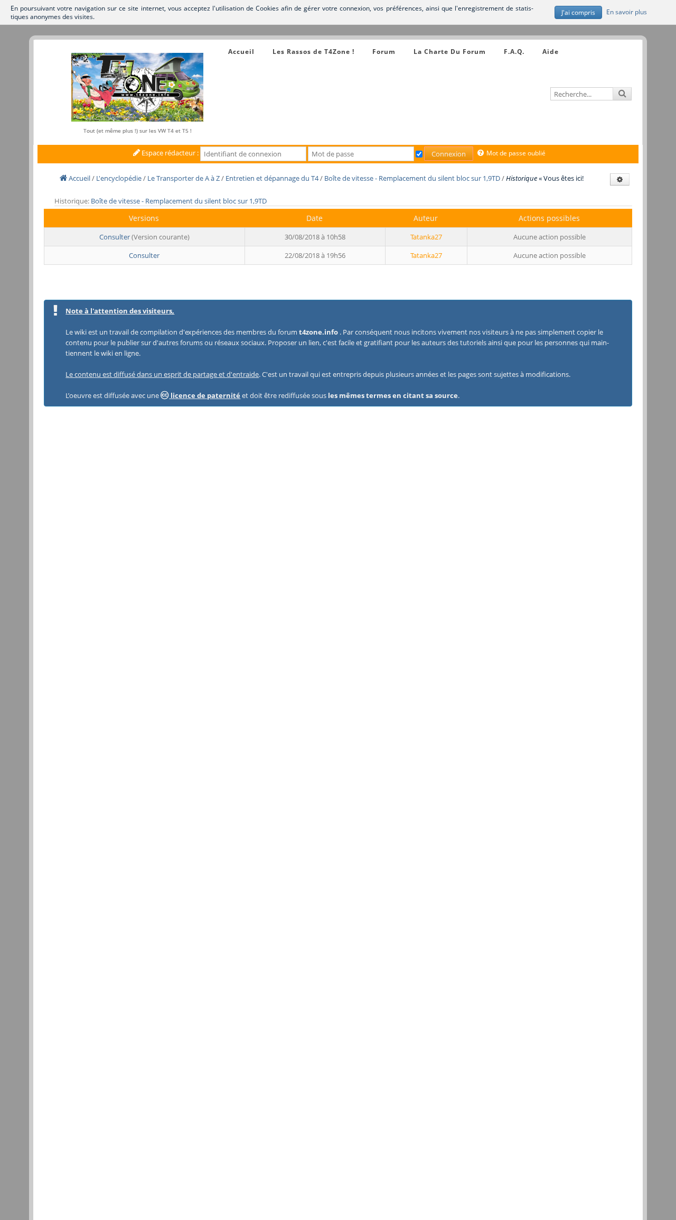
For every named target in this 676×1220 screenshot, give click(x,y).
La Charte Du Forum (450, 51)
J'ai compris (578, 12)
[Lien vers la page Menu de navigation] (218, 42)
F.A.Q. (514, 51)
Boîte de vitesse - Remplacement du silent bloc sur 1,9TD (179, 201)
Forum (384, 51)
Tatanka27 (426, 237)
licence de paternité (204, 395)
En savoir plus (626, 11)
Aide (550, 51)
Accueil (241, 51)
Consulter (114, 237)
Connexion (448, 154)
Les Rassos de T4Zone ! (313, 51)
